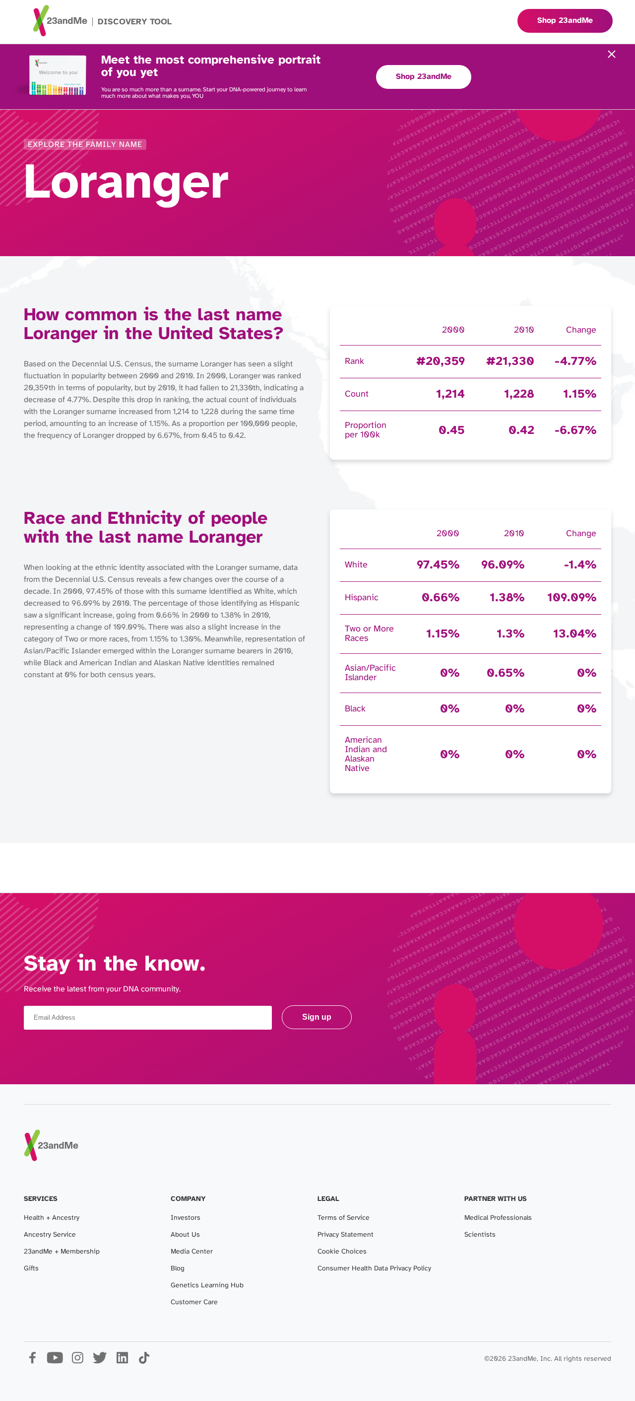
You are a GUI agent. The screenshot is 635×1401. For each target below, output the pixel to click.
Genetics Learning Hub (207, 1285)
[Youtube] (55, 1361)
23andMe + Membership (62, 1252)
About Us (185, 1235)
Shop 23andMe (423, 76)
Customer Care (194, 1302)
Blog (178, 1268)
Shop (565, 20)
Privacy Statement (346, 1235)
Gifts (31, 1268)
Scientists (480, 1235)
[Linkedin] (121, 1361)
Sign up (316, 1017)
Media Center (192, 1252)
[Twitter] (99, 1361)
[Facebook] (32, 1361)
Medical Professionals (498, 1218)
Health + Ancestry (51, 1218)
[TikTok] (144, 1361)
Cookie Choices (342, 1252)
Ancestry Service (50, 1235)
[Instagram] (77, 1361)
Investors (185, 1218)
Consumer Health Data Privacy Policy (374, 1268)
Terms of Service (344, 1218)
